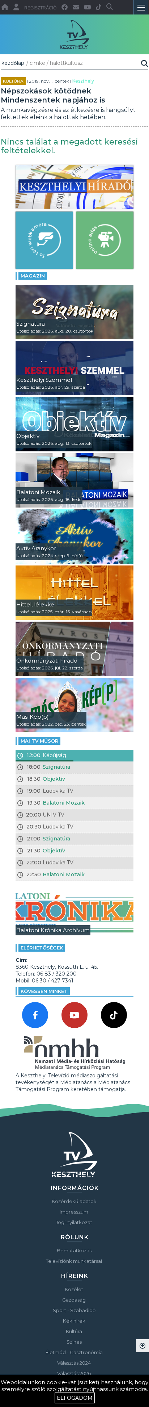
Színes (74, 1342)
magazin (33, 276)
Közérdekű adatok (74, 1201)
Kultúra (13, 81)
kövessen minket (44, 991)
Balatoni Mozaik (64, 802)
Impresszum (74, 1212)
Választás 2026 (74, 1373)
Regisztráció (40, 8)
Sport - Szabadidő (74, 1310)
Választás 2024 (74, 1363)
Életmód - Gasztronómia (74, 1352)
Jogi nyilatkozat (74, 1222)
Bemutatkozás (74, 1250)
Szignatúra (56, 767)
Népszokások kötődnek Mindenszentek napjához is (53, 95)
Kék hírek (74, 1321)
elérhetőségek (42, 948)
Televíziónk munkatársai (74, 1261)
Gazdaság (74, 1300)
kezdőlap (12, 63)
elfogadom (75, 1398)
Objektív (54, 779)
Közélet (74, 1289)
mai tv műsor (39, 741)
